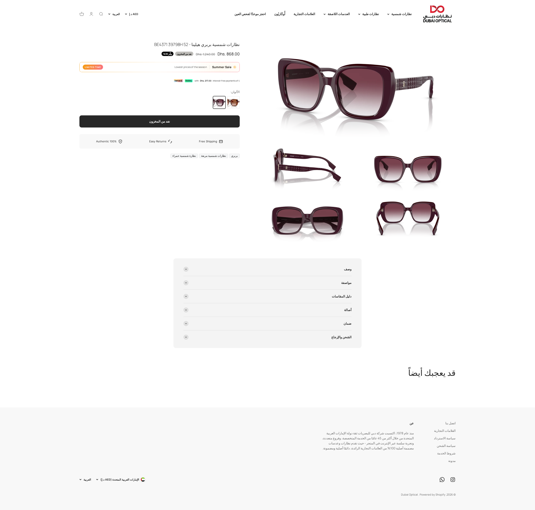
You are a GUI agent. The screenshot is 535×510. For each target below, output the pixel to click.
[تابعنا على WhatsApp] (442, 479)
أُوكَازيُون (279, 14)
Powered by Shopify (432, 494)
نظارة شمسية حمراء (184, 156)
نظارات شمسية (401, 14)
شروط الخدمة (446, 453)
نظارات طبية (370, 14)
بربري (234, 156)
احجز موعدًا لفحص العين (250, 14)
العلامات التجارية (304, 14)
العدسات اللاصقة (339, 14)
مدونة (452, 461)
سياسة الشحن (446, 446)
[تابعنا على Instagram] (453, 479)
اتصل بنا (450, 423)
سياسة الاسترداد (445, 438)
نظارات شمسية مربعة (213, 156)
